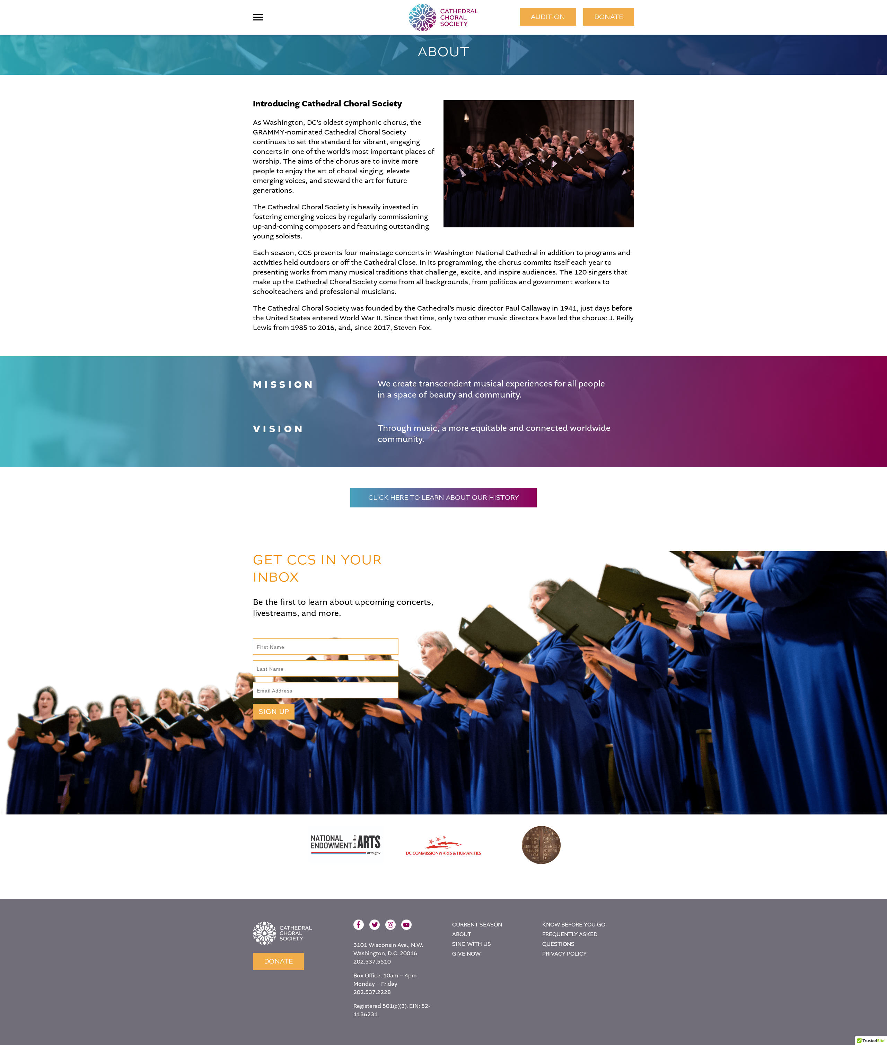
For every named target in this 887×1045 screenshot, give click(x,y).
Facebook (358, 925)
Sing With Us (471, 944)
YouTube (406, 925)
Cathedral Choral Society (443, 17)
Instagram (390, 925)
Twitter (374, 925)
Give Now (466, 953)
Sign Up (273, 711)
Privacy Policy (564, 953)
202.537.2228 (372, 992)
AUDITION (548, 16)
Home (282, 933)
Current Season (477, 924)
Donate (608, 16)
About (461, 934)
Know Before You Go (573, 924)
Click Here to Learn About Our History (443, 497)
